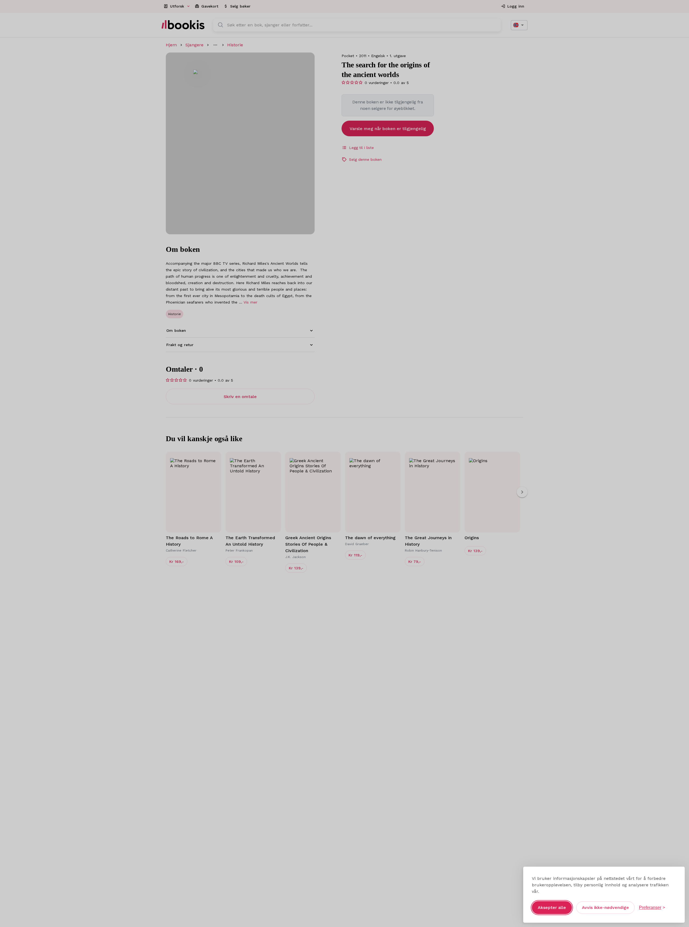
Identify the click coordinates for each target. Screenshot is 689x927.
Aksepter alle (552, 907)
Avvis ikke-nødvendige (605, 907)
